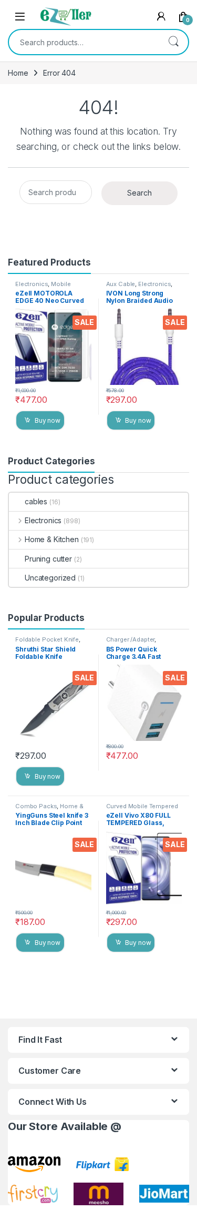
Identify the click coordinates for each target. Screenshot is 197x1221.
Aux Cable (121, 284)
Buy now (47, 420)
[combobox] (84, 42)
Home (18, 72)
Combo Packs (36, 806)
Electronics (31, 284)
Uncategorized (50, 577)
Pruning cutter (48, 558)
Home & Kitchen (52, 539)
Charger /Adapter (130, 639)
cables (36, 501)
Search (173, 42)
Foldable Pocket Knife (47, 639)
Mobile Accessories (42, 287)
